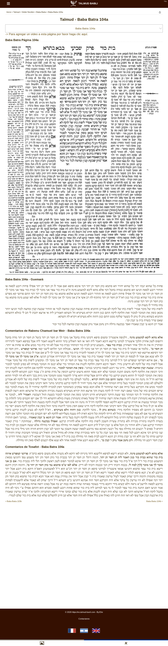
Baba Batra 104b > (154, 501)
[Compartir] (160, 12)
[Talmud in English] (96, 630)
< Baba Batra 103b (13, 501)
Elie (101, 612)
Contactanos (84, 619)
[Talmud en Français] (72, 630)
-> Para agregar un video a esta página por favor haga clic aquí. (46, 34)
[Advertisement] (84, 510)
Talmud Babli (88, 3)
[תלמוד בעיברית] (84, 630)
